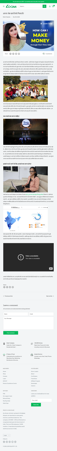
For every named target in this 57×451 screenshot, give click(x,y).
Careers (33, 385)
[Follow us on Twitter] (7, 442)
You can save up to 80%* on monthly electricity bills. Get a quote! (28, 1)
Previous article (9, 296)
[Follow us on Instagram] (10, 442)
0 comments (49, 53)
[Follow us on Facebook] (4, 442)
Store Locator (34, 371)
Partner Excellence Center (10, 383)
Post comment (11, 332)
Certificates (34, 376)
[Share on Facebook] (10, 54)
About (32, 373)
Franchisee (34, 378)
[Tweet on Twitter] (16, 54)
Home (4, 371)
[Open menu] (3, 6)
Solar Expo (6, 403)
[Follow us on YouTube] (12, 442)
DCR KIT (5, 381)
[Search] (44, 6)
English (5, 435)
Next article (49, 296)
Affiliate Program (35, 381)
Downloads (34, 383)
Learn (4, 378)
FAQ (4, 393)
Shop (4, 373)
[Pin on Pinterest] (13, 54)
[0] (53, 6)
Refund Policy (6, 398)
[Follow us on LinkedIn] (15, 442)
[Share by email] (19, 54)
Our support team (7, 396)
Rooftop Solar (6, 400)
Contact (5, 376)
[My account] (50, 6)
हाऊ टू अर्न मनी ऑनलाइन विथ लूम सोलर (34, 194)
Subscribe (36, 404)
